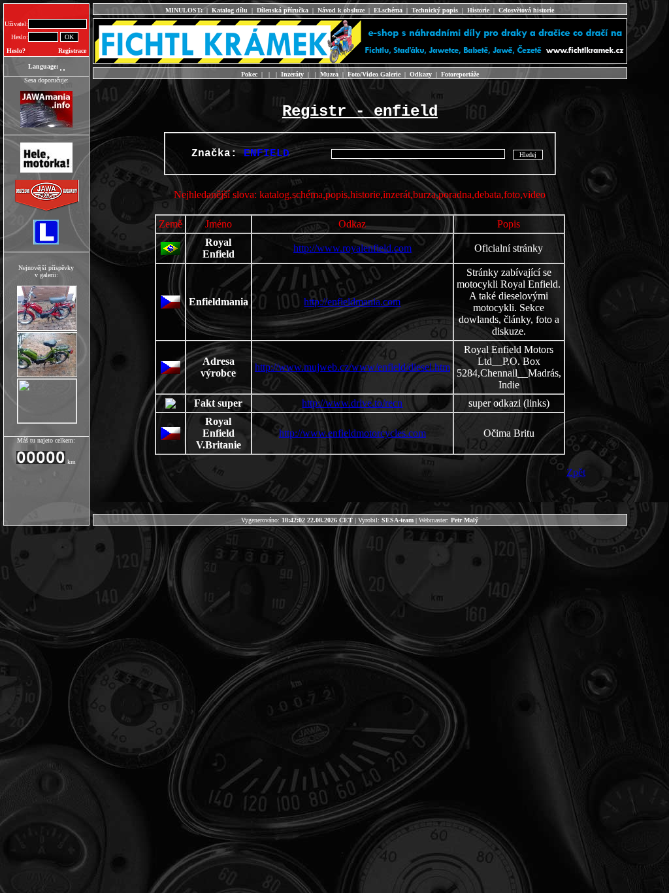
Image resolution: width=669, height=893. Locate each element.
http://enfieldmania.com (352, 301)
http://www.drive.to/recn (352, 403)
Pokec (249, 74)
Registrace (72, 50)
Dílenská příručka (282, 10)
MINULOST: (184, 10)
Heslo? (16, 50)
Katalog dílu (230, 10)
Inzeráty (292, 74)
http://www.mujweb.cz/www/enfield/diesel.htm (352, 367)
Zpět (575, 472)
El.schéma (388, 10)
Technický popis (435, 10)
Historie (478, 10)
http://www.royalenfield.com (352, 248)
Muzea (329, 74)
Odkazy (421, 74)
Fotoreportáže (460, 74)
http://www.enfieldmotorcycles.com (352, 433)
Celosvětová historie (526, 10)
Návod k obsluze (341, 10)
